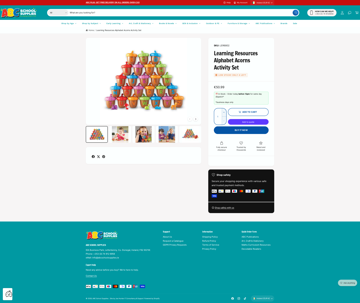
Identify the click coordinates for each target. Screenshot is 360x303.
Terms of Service (210, 244)
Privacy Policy (209, 249)
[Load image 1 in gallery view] (97, 134)
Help (229, 2)
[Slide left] (190, 119)
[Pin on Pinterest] (103, 156)
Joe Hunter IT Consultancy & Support (129, 298)
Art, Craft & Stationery (253, 241)
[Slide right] (195, 119)
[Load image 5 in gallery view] (190, 134)
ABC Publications (250, 236)
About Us (167, 236)
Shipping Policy (210, 236)
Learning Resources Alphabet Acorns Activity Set (118, 30)
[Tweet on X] (98, 156)
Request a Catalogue (173, 241)
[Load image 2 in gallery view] (120, 134)
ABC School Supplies (101, 298)
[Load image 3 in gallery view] (143, 134)
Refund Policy (209, 241)
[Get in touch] (349, 12)
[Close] (10, 291)
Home (91, 30)
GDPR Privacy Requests (175, 244)
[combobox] (184, 12)
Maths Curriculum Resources (256, 244)
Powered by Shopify (151, 298)
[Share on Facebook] (93, 156)
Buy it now (241, 130)
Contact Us (91, 275)
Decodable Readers (251, 249)
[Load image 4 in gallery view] (167, 134)
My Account (242, 2)
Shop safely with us (224, 207)
